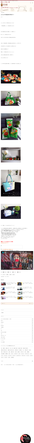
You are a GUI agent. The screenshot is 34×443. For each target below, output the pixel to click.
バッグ (31, 353)
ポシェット (22, 353)
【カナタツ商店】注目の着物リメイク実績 (10, 282)
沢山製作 (10, 274)
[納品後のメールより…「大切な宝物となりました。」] (19, 293)
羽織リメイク (7, 348)
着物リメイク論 (15, 348)
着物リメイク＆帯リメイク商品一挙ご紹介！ (27, 284)
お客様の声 (17, 322)
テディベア (4, 274)
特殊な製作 (17, 325)
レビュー (12, 353)
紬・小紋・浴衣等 (17, 338)
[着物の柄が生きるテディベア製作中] (3, 288)
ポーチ (19, 353)
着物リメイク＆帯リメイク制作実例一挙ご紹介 (28, 297)
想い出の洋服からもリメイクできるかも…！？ (27, 288)
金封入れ (13, 274)
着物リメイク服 (20, 348)
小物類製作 (17, 327)
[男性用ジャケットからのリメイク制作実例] (3, 297)
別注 (9, 353)
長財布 (4, 348)
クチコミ (31, 355)
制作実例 (6, 353)
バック (2, 355)
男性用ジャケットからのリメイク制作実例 (11, 297)
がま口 (9, 357)
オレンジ (2, 357)
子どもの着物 (2, 353)
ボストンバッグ (27, 353)
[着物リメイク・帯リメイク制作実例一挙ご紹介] (3, 293)
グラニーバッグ (23, 355)
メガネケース (15, 353)
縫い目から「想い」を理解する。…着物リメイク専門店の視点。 (11, 284)
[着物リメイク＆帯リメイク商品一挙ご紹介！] (19, 283)
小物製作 (7, 274)
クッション (28, 355)
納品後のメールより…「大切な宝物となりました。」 (28, 293)
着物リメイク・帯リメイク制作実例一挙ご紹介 (11, 293)
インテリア (17, 340)
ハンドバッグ (5, 355)
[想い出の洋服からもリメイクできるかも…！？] (19, 288)
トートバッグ (9, 355)
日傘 (17, 330)
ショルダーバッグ (18, 355)
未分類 (17, 320)
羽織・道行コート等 (17, 335)
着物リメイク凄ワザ (25, 348)
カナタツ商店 (7, 276)
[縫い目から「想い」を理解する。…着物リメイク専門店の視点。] (3, 283)
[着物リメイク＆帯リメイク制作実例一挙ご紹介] (19, 297)
